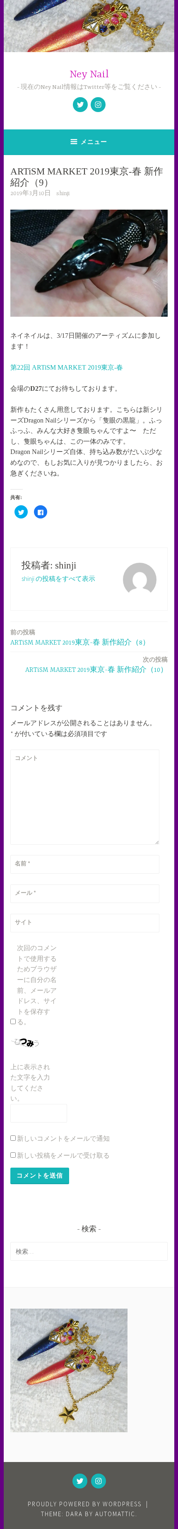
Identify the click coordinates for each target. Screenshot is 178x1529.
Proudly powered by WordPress (85, 1504)
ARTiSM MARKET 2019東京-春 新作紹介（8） (80, 637)
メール (25, 892)
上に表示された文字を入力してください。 (30, 1083)
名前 (22, 863)
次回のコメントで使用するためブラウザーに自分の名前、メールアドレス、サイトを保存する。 (37, 985)
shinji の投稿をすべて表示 (58, 578)
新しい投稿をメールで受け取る (63, 1155)
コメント (26, 758)
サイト (23, 922)
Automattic (115, 1514)
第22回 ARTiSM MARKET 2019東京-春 (66, 367)
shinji (63, 193)
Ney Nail (89, 75)
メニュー (94, 142)
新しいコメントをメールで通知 (63, 1138)
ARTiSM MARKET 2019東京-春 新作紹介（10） (96, 664)
